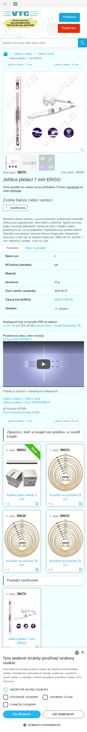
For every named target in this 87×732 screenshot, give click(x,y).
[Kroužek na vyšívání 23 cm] (65, 472)
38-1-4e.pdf (13, 325)
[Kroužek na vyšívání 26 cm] (21, 538)
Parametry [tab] (12, 247)
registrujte (73, 187)
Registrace (69, 28)
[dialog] (43, 690)
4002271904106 (63, 299)
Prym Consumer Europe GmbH (21, 412)
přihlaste (15, 190)
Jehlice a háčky (23, 53)
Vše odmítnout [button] (63, 714)
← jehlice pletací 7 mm (18, 64)
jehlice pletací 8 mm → (68, 64)
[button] (43, 724)
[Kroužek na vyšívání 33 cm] (65, 538)
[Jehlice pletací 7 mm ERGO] (21, 616)
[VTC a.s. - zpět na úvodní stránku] (20, 19)
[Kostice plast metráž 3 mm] (21, 472)
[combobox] (39, 42)
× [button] (82, 652)
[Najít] (82, 42)
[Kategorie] (15, 4)
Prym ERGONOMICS (19, 339)
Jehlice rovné (46, 53)
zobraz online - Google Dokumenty (56, 325)
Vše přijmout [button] (22, 714)
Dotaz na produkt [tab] (35, 247)
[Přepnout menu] (5, 4)
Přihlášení (69, 17)
